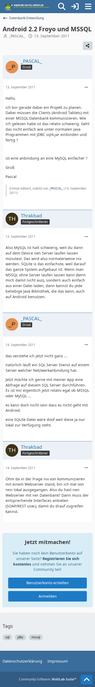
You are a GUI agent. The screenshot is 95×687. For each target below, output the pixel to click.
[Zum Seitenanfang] (86, 679)
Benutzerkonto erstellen (47, 582)
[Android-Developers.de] (27, 6)
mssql (35, 637)
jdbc (20, 637)
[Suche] (61, 6)
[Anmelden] (75, 6)
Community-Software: (47, 679)
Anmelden (48, 596)
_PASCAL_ (17, 35)
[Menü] (88, 6)
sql (7, 637)
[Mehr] (86, 87)
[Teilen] (87, 46)
